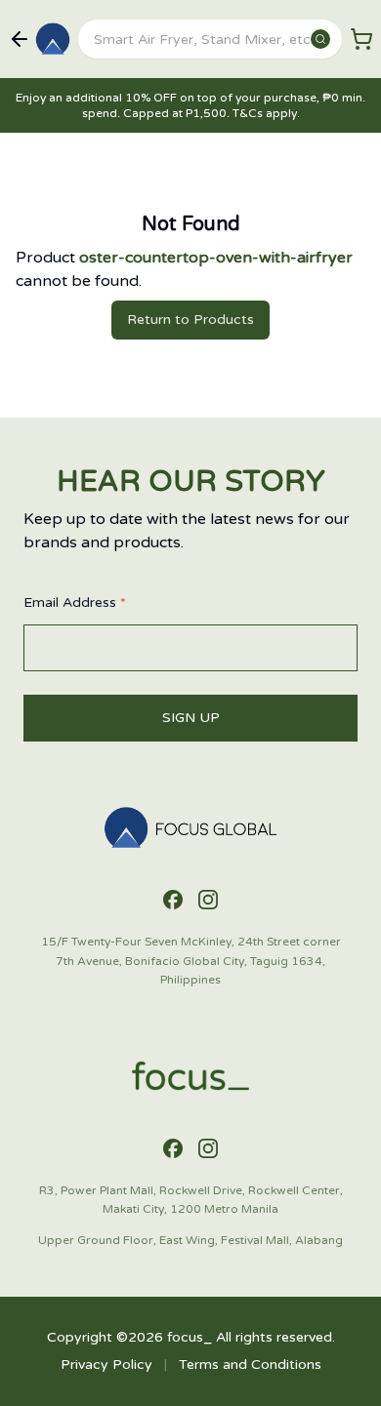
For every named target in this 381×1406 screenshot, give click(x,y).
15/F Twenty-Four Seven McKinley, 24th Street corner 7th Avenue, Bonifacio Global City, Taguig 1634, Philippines (191, 960)
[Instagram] (208, 899)
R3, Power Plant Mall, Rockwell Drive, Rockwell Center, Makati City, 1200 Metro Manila (191, 1200)
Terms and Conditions (250, 1364)
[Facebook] (173, 899)
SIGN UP (191, 717)
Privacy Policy (106, 1364)
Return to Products (190, 319)
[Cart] (361, 39)
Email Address (74, 602)
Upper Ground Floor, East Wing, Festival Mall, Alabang (190, 1240)
